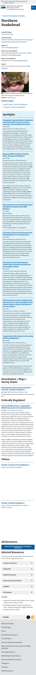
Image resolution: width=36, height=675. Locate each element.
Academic (6, 586)
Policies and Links (6, 624)
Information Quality (7, 652)
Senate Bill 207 (12, 227)
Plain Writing (5, 627)
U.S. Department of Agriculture (15, 9)
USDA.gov (4, 663)
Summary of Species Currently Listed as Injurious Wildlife (16, 455)
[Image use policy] (2, 93)
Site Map (6, 617)
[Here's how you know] (18, 2)
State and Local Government (12, 580)
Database (14, 47)
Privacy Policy (5, 639)
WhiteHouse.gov (6, 671)
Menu (33, 7)
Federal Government (9, 575)
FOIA (2, 631)
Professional (7, 592)
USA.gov (4, 667)
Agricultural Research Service (10, 659)
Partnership (7, 569)
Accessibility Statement (9, 635)
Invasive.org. (10, 97)
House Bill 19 (21, 227)
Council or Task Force (10, 563)
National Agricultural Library (10, 656)
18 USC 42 (14, 414)
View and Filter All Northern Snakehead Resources (18, 547)
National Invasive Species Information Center (14, 7)
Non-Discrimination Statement (11, 642)
